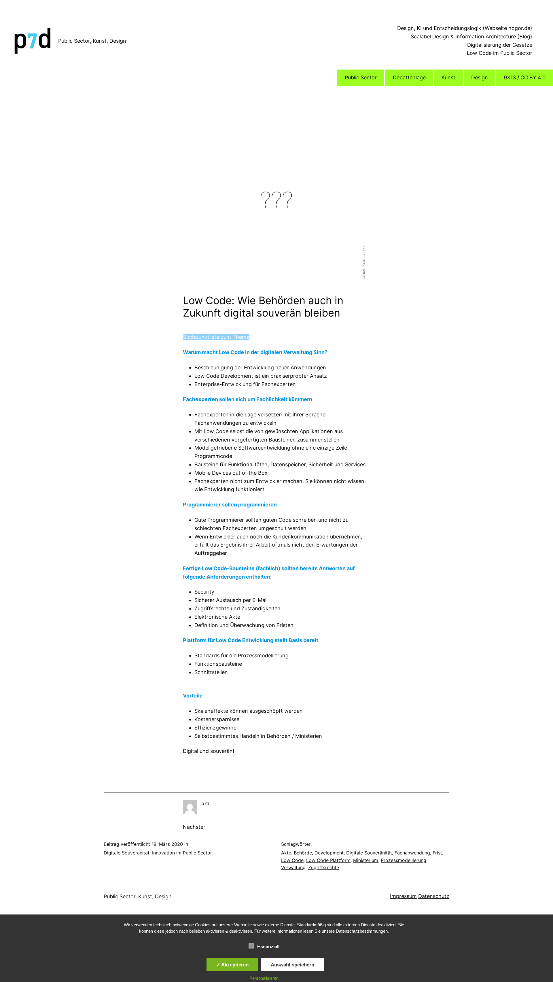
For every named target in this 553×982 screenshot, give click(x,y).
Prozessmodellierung (403, 860)
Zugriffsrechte (323, 867)
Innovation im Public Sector (182, 853)
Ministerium (365, 860)
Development (329, 853)
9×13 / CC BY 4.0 (525, 77)
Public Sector (361, 77)
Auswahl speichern (292, 964)
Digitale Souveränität (126, 853)
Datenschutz (433, 896)
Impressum (403, 896)
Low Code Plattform (328, 860)
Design (479, 77)
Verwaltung (293, 867)
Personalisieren (264, 978)
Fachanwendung (412, 853)
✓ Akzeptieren (232, 964)
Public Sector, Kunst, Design (92, 41)
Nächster (194, 827)
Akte (286, 853)
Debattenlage (409, 77)
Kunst (448, 77)
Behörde (303, 853)
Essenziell (268, 946)
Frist (437, 853)
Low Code (292, 860)
